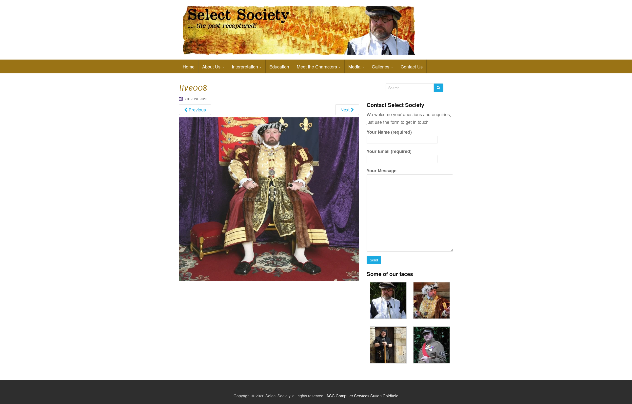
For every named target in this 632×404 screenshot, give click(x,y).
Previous (196, 109)
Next (345, 109)
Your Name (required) (389, 132)
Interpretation (245, 66)
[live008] (269, 198)
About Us (212, 66)
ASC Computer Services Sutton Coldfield (362, 396)
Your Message (381, 170)
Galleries (381, 66)
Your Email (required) (389, 151)
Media (355, 66)
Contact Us (412, 66)
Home (189, 66)
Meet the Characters (317, 66)
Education (279, 66)
